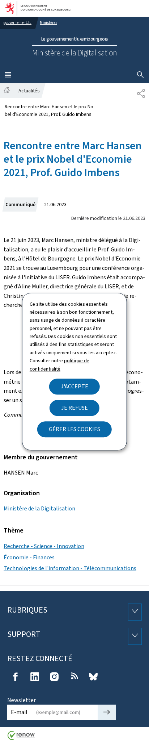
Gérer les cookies (74, 429)
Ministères (48, 22)
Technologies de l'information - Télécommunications (70, 568)
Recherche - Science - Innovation (44, 546)
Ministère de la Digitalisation (39, 508)
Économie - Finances (29, 557)
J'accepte (74, 386)
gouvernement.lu (17, 22)
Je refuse (74, 408)
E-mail (19, 712)
